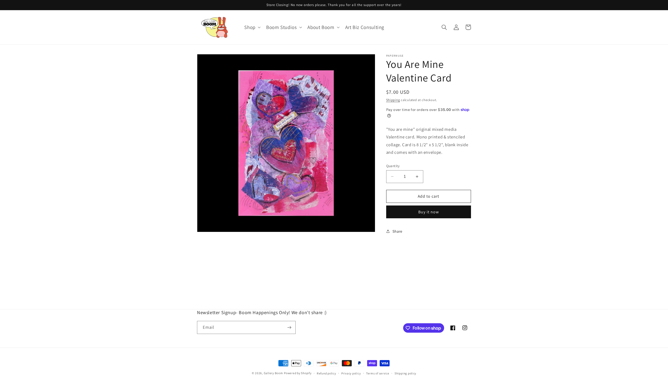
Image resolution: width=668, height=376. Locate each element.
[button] (252, 27)
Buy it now (428, 212)
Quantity (393, 165)
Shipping (393, 100)
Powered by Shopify (297, 373)
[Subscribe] (289, 327)
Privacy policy (351, 373)
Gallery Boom (273, 373)
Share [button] (397, 231)
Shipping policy (405, 373)
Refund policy (326, 373)
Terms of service (377, 373)
